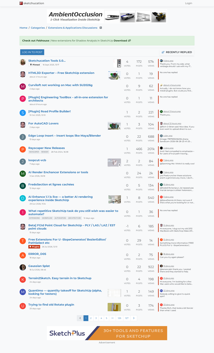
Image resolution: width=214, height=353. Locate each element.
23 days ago (169, 304)
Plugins (35, 247)
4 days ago (168, 148)
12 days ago (35, 188)
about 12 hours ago (172, 123)
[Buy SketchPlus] (107, 333)
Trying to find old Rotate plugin (51, 304)
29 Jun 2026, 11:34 (38, 204)
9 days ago (168, 60)
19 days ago (168, 266)
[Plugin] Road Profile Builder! (49, 111)
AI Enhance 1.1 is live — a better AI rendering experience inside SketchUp (60, 198)
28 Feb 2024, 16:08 (59, 152)
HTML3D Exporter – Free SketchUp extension (61, 72)
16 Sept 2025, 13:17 (51, 65)
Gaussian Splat (39, 266)
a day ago (167, 135)
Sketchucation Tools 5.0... (47, 60)
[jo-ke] (23, 267)
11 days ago (168, 197)
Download (121, 40)
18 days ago (35, 257)
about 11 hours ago (172, 111)
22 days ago (169, 290)
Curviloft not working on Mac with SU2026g (60, 85)
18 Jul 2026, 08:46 (38, 270)
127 (126, 318)
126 (119, 318)
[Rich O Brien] (23, 62)
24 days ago (35, 282)
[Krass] (161, 147)
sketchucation (33, 3)
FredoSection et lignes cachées (51, 184)
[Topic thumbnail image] (114, 199)
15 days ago (35, 232)
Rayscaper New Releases (46, 148)
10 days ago (168, 184)
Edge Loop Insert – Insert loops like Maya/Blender (64, 135)
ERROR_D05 (37, 254)
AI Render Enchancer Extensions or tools (58, 172)
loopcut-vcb (37, 160)
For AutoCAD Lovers (43, 123)
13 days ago (35, 139)
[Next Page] (133, 318)
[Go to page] (112, 318)
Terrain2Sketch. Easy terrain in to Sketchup (59, 278)
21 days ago (168, 278)
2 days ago (35, 89)
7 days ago (35, 164)
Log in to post (32, 52)
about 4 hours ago (38, 77)
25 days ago (35, 308)
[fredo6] (161, 84)
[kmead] (161, 60)
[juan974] (23, 74)
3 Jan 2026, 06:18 (37, 176)
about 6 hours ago (38, 104)
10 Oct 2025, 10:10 (38, 115)
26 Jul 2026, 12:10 (49, 247)
